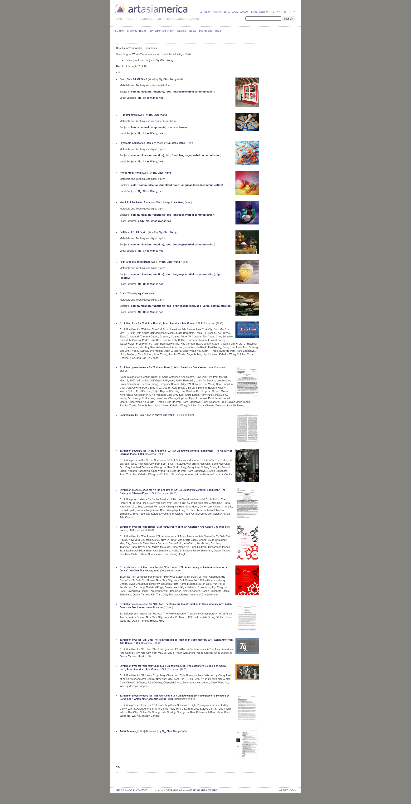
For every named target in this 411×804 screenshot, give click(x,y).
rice (161, 97)
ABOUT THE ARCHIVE (140, 19)
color (134, 185)
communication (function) (147, 91)
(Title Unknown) (128, 115)
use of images (124, 790)
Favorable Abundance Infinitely (138, 143)
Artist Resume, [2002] (132, 731)
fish (168, 155)
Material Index (137, 30)
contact (141, 790)
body (141, 221)
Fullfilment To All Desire (133, 232)
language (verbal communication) (194, 91)
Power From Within (131, 172)
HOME (119, 19)
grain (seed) (180, 305)
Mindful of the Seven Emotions (137, 202)
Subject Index (186, 30)
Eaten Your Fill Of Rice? (133, 79)
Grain (123, 293)
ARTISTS (163, 19)
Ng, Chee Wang (164, 60)
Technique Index (210, 30)
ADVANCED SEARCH (185, 19)
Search (120, 30)
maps (171, 127)
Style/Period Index (162, 30)
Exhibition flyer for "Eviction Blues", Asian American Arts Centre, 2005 (161, 323)
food (168, 91)
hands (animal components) (148, 127)
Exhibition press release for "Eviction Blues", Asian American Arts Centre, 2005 (166, 367)
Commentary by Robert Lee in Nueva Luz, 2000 (147, 415)
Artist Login (287, 790)
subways (181, 127)
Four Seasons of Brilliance (135, 261)
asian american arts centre (198, 790)
